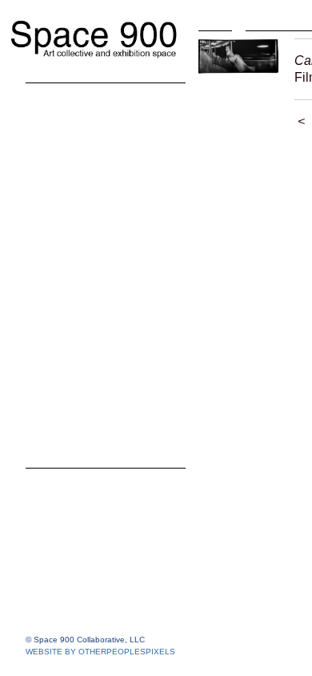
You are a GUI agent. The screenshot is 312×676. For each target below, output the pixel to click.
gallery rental (71, 444)
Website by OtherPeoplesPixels (100, 651)
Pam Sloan (76, 275)
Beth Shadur (82, 299)
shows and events (90, 347)
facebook (58, 395)
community (64, 371)
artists (47, 107)
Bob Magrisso (86, 227)
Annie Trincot (84, 323)
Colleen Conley (91, 179)
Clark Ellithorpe (91, 203)
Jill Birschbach (88, 155)
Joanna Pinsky (89, 251)
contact (52, 420)
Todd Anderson (91, 131)
